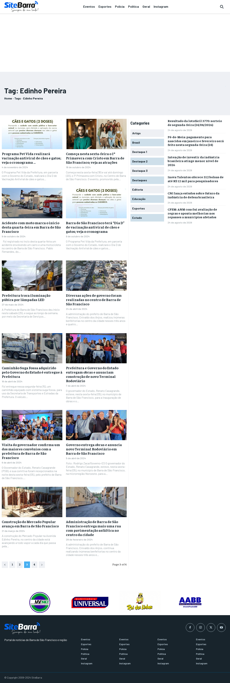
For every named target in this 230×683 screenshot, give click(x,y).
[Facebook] (190, 627)
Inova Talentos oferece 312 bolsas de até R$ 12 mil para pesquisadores (196, 179)
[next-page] (42, 564)
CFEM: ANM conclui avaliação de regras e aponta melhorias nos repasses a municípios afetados (192, 213)
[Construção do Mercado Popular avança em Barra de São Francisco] (32, 502)
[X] (211, 627)
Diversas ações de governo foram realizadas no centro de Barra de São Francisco (94, 299)
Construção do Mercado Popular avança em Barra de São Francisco (30, 523)
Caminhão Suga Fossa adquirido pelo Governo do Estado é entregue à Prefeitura (32, 372)
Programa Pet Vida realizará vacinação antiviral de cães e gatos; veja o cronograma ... (31, 157)
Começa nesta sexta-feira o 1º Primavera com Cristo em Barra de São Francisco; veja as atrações (95, 157)
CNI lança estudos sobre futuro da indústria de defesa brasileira (193, 195)
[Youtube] (221, 627)
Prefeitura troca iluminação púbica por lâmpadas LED (26, 297)
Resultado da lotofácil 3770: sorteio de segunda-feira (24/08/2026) (195, 123)
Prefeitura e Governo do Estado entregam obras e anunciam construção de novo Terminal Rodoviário (92, 374)
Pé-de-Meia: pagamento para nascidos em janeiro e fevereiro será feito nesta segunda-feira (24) (196, 141)
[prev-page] (5, 564)
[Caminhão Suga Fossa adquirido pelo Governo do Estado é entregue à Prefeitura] (32, 348)
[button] (222, 7)
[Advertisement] (115, 41)
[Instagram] (200, 627)
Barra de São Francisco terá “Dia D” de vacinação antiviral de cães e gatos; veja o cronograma (95, 227)
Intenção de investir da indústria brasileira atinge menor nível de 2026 (193, 161)
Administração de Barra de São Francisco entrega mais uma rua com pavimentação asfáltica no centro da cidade (93, 528)
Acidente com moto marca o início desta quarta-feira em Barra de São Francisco (31, 227)
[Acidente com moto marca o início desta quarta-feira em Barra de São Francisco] (32, 203)
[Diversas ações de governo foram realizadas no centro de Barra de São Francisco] (96, 275)
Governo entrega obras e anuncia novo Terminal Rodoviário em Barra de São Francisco (94, 448)
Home (8, 98)
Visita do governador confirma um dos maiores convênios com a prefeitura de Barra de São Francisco (31, 451)
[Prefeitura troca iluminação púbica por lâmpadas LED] (32, 275)
